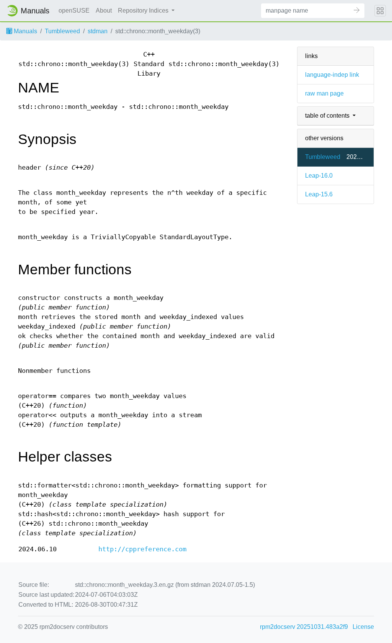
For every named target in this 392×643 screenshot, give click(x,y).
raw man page (324, 93)
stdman (98, 31)
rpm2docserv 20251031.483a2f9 (304, 627)
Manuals (24, 31)
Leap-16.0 (319, 175)
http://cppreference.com (142, 549)
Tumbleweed (62, 31)
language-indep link (332, 74)
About (104, 10)
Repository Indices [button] (144, 10)
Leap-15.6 (319, 194)
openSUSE (74, 10)
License (363, 627)
